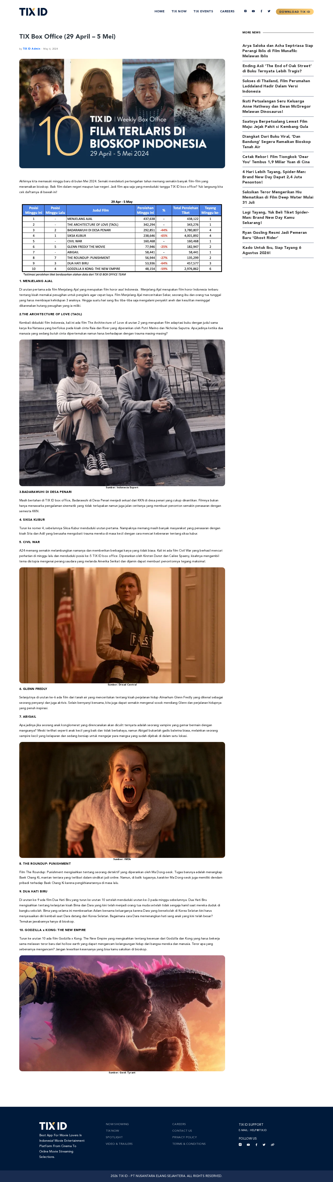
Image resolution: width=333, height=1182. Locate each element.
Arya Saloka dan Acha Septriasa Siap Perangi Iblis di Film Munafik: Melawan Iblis (277, 51)
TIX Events (203, 11)
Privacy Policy (184, 1137)
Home (160, 11)
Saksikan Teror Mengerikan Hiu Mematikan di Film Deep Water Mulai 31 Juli (277, 197)
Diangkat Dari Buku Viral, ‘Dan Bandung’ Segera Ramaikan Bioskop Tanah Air (276, 142)
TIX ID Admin (31, 49)
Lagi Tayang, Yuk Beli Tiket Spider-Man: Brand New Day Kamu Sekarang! (275, 218)
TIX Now (179, 11)
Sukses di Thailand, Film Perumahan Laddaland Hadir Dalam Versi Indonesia (276, 86)
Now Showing (117, 1124)
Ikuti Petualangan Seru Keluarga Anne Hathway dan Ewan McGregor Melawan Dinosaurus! (276, 107)
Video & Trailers (119, 1144)
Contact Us (182, 1131)
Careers (227, 11)
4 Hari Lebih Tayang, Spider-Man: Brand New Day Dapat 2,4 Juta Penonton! (274, 177)
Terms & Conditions (189, 1144)
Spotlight (114, 1137)
